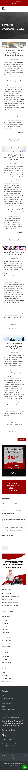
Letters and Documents (9, 709)
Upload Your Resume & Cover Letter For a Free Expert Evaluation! (12, 723)
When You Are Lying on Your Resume (14, 253)
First (3, 503)
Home (4, 695)
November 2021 (6, 644)
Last (16, 503)
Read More (20, 132)
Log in (3, 672)
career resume (18, 424)
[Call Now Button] (24, 767)
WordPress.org (6, 681)
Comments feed (6, 678)
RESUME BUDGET (7, 593)
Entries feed (5, 675)
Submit (5, 548)
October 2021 (6, 647)
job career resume (9, 426)
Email (3, 510)
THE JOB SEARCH (7, 599)
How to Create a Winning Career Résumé (14, 345)
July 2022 (4, 620)
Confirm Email (18, 510)
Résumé (14, 136)
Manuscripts (5, 715)
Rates (3, 706)
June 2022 (5, 623)
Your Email (6, 506)
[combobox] (4, 516)
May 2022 (4, 626)
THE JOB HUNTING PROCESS (10, 602)
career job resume (10, 424)
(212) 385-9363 (10, 746)
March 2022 (5, 632)
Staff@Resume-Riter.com (13, 744)
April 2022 (5, 629)
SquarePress (18, 763)
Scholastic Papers (7, 712)
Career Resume (6, 704)
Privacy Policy (9, 758)
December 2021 (6, 641)
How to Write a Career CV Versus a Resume (14, 157)
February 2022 (6, 635)
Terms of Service (18, 758)
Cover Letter (5, 657)
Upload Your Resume (8, 701)
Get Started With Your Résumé (10, 717)
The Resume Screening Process (11, 596)
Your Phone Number (8, 513)
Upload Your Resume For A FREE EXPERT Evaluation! (14, 520)
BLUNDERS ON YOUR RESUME (10, 605)
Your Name (6, 498)
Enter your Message (8, 535)
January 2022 (6, 638)
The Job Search (6, 662)
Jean (18, 57)
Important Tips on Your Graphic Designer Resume (14, 52)
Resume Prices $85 (7, 698)
